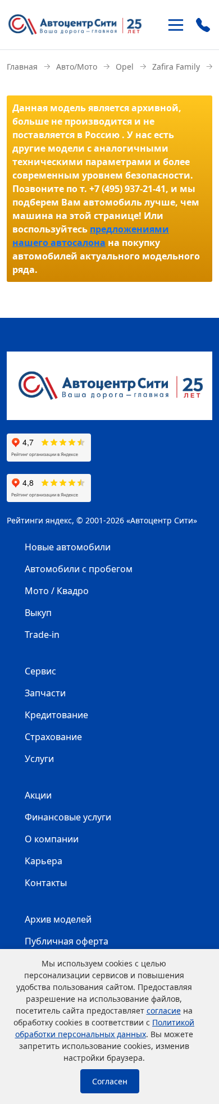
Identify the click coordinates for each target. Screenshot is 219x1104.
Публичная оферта (66, 941)
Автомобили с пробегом (79, 569)
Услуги (39, 758)
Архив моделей (58, 919)
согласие (164, 1010)
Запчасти (45, 693)
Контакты (46, 883)
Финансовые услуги (68, 817)
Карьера (43, 861)
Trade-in (42, 634)
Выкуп (38, 612)
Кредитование (56, 715)
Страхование (53, 737)
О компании (52, 839)
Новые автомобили (68, 547)
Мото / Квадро (57, 591)
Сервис (40, 671)
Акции (38, 795)
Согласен (109, 1081)
